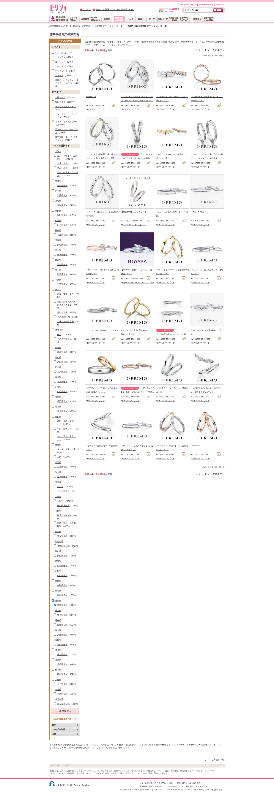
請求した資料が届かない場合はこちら (185, 783)
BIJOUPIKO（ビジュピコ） (134, 225)
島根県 (58, 591)
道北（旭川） (63, 163)
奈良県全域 (62, 536)
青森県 (58, 181)
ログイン (86, 9)
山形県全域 (62, 225)
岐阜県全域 (62, 411)
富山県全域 (62, 362)
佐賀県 (58, 650)
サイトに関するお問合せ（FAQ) (153, 783)
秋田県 (58, 211)
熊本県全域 (62, 674)
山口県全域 (62, 575)
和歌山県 (59, 541)
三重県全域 (62, 467)
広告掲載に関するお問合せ (151, 786)
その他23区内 (63, 317)
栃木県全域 (62, 254)
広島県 (58, 561)
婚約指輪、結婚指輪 (81, 26)
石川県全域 (62, 372)
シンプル (59, 53)
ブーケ (211, 771)
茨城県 (58, 240)
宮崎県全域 (62, 694)
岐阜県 (58, 407)
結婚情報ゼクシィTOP (58, 26)
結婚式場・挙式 (56, 771)
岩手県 (58, 191)
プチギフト (98, 773)
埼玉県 (58, 270)
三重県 (58, 462)
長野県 (58, 397)
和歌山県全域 (63, 546)
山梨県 (58, 387)
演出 (122, 773)
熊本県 (58, 670)
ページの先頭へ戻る (216, 760)
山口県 (58, 571)
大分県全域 (62, 684)
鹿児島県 (59, 699)
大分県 (58, 679)
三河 (59, 457)
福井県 (58, 377)
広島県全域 (62, 565)
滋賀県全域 (62, 476)
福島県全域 (62, 235)
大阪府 (58, 496)
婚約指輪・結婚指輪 (179, 771)
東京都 (58, 289)
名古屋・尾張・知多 (66, 449)
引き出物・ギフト (84, 773)
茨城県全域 (62, 245)
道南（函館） (63, 168)
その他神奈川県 (64, 339)
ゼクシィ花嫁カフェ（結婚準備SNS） (115, 9)
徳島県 (58, 600)
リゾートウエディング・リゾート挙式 (96, 771)
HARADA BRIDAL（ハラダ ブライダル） (138, 283)
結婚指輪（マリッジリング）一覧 (109, 26)
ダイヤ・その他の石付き (66, 122)
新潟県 (58, 347)
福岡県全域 (62, 644)
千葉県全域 (62, 284)
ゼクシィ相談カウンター (151, 771)
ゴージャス (60, 62)
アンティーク (61, 71)
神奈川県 (59, 330)
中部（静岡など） (65, 429)
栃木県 (58, 250)
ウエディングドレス (198, 771)
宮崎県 (58, 689)
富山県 (58, 357)
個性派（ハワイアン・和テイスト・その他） (66, 81)
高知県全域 (62, 635)
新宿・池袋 (62, 312)
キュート (59, 75)
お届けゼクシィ (71, 771)
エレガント (60, 66)
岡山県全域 (62, 556)
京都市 (60, 486)
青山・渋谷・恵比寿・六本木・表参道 (67, 303)
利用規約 (189, 786)
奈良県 (58, 531)
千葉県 (58, 280)
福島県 (58, 230)
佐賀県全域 (62, 654)
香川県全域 (62, 615)
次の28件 (217, 50)
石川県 (58, 367)
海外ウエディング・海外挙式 (126, 771)
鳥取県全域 (62, 585)
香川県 (58, 610)
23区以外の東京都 (65, 321)
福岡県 (58, 640)
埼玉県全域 (62, 274)
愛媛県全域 (62, 625)
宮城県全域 (62, 205)
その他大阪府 (63, 505)
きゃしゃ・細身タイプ (65, 106)
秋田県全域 (62, 215)
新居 (164, 773)
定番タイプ (60, 97)
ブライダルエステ (57, 773)
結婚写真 (71, 773)
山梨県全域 (62, 391)
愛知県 (58, 445)
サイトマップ (201, 786)
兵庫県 (58, 511)
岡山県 (58, 551)
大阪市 (60, 501)
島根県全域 (62, 595)
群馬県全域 (62, 264)
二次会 (166, 771)
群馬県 (58, 260)
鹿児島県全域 (63, 704)
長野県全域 (62, 401)
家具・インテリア (133, 773)
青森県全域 (62, 185)
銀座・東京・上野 (65, 294)
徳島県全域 (62, 605)
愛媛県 (58, 620)
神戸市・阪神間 (64, 515)
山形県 (58, 220)
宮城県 (58, 201)
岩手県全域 (62, 195)
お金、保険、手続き (151, 773)
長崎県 (58, 660)
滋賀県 (58, 472)
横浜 (59, 334)
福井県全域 (62, 381)
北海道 (58, 151)
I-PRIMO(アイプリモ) (96, 109)
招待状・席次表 (111, 773)
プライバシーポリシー (174, 786)
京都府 (58, 482)
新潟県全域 (62, 352)
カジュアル (60, 57)
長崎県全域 (62, 664)
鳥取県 (58, 581)
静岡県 (58, 416)
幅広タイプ (60, 102)
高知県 (58, 630)
